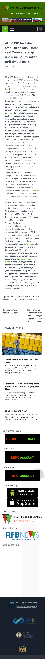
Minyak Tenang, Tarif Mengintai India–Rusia (21, 360)
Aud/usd (20, 296)
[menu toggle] (12, 29)
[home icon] (5, 29)
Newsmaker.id (26, 299)
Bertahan (36, 296)
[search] (41, 29)
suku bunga (31, 190)
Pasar (25, 83)
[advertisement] (22, 20)
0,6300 (12, 296)
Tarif (7, 88)
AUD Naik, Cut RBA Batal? (16, 411)
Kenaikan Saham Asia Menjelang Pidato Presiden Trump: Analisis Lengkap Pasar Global (22, 386)
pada (12, 83)
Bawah (27, 296)
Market (16, 299)
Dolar (19, 231)
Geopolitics (7, 299)
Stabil (35, 299)
